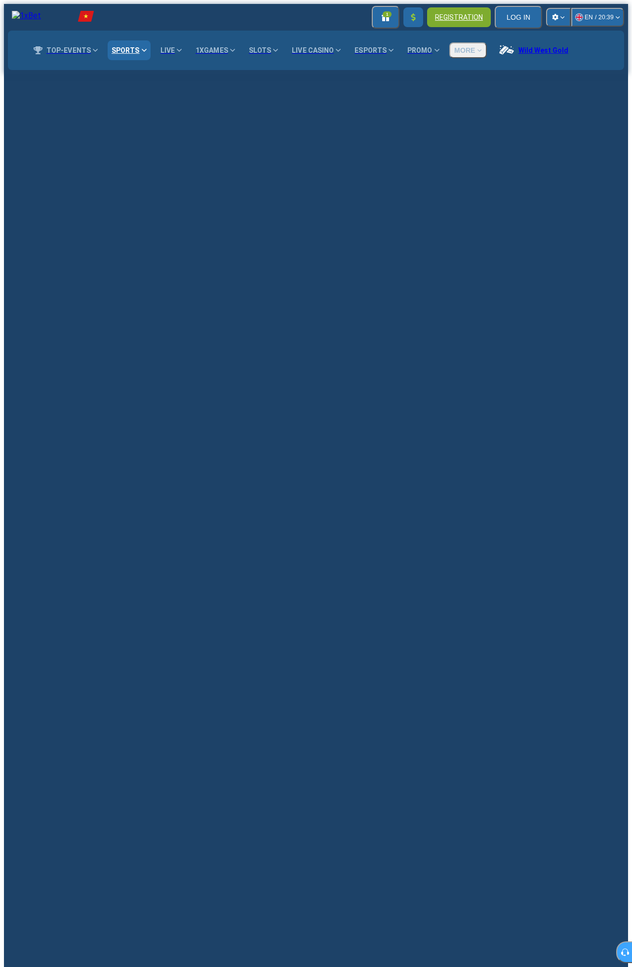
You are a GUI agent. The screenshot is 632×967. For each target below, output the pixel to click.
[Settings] (558, 17)
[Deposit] (413, 17)
